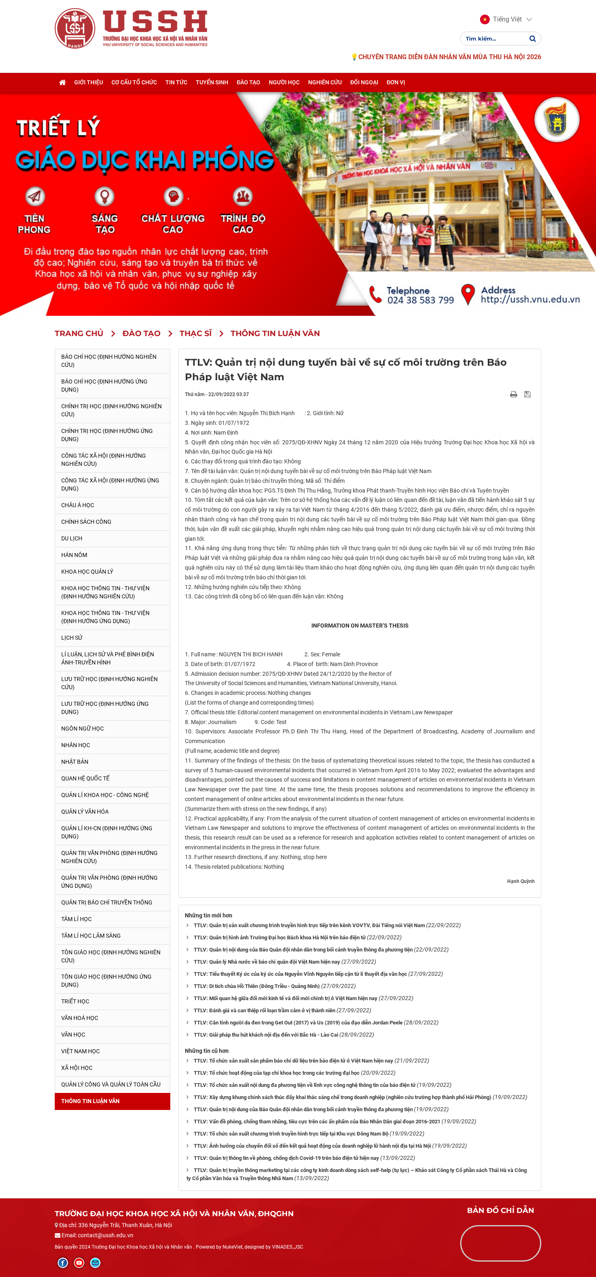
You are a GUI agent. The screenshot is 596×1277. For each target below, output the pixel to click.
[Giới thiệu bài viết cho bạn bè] (504, 394)
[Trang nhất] (62, 82)
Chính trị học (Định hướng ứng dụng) (107, 435)
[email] (95, 1263)
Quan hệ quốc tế (85, 778)
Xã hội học (76, 1068)
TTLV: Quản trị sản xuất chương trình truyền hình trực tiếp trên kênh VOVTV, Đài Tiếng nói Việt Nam (309, 925)
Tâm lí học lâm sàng (91, 935)
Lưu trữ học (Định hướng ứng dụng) (105, 708)
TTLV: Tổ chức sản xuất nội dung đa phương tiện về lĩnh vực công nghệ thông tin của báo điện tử (305, 1085)
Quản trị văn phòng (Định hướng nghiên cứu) (109, 857)
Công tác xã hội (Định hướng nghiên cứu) (103, 459)
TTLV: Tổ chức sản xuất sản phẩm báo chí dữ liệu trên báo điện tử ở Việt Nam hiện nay (293, 1061)
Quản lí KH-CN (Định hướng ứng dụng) (106, 832)
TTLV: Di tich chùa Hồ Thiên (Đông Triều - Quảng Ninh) (257, 986)
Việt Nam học (80, 1051)
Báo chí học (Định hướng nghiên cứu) (109, 361)
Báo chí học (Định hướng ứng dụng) (104, 385)
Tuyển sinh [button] (212, 82)
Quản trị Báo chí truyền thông (106, 902)
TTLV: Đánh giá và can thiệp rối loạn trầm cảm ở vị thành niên (264, 1010)
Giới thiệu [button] (88, 82)
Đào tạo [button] (248, 82)
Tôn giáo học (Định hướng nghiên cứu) (111, 956)
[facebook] (63, 1263)
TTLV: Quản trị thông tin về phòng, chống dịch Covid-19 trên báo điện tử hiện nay (286, 1158)
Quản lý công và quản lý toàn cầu (111, 1084)
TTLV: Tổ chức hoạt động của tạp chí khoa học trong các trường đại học (277, 1073)
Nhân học (75, 745)
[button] (501, 19)
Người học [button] (284, 82)
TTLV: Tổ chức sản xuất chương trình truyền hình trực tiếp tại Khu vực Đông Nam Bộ (291, 1134)
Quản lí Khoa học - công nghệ (105, 795)
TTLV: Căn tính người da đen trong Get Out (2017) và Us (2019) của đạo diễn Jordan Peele (298, 1023)
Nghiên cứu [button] (325, 82)
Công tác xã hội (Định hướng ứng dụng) (110, 484)
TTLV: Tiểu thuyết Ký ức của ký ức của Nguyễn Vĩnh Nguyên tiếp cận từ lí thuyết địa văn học (300, 974)
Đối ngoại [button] (364, 82)
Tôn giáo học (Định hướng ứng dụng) (106, 980)
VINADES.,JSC (287, 1247)
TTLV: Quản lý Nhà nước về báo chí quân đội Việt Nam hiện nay (267, 962)
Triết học (75, 1001)
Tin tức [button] (176, 82)
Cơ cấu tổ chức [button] (134, 82)
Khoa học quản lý (87, 571)
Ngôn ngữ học (82, 728)
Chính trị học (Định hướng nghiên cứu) (111, 410)
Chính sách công (86, 522)
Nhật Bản (74, 761)
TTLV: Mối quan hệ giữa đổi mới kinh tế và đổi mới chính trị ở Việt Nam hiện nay (285, 998)
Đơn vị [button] (396, 82)
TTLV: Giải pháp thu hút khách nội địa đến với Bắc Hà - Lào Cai (266, 1035)
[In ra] (514, 394)
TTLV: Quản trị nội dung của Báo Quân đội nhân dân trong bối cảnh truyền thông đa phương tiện (303, 950)
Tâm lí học (76, 919)
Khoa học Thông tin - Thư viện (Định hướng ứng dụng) (105, 617)
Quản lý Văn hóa (85, 811)
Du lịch (71, 538)
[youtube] (79, 1263)
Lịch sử (71, 637)
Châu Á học (77, 505)
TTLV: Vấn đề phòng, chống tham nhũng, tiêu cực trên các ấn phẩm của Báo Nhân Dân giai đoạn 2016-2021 (317, 1121)
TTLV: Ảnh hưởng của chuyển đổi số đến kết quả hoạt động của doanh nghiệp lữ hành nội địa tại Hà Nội (312, 1146)
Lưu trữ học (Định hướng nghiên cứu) (109, 683)
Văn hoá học (79, 1018)
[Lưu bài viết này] (528, 394)
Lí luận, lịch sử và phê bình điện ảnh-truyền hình (107, 658)
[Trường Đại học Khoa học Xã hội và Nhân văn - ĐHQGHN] (75, 28)
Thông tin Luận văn (90, 1101)
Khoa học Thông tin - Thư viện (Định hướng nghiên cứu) (105, 592)
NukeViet (232, 1247)
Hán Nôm (74, 555)
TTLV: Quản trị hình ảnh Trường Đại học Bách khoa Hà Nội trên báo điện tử (280, 937)
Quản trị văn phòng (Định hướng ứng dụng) (109, 881)
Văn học (73, 1034)
